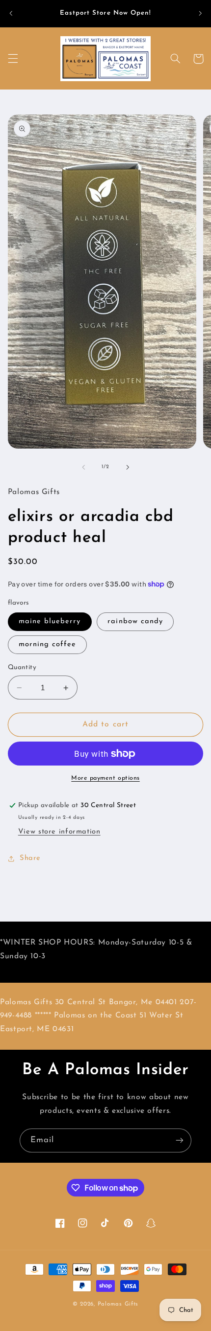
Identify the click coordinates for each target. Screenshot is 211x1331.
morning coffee (48, 644)
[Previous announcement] (11, 13)
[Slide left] (83, 467)
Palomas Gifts (118, 1304)
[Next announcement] (200, 13)
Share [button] (30, 858)
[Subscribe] (179, 1140)
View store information (59, 831)
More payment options (105, 778)
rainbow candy (135, 621)
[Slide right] (127, 467)
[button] (12, 58)
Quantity (22, 667)
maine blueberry (50, 621)
